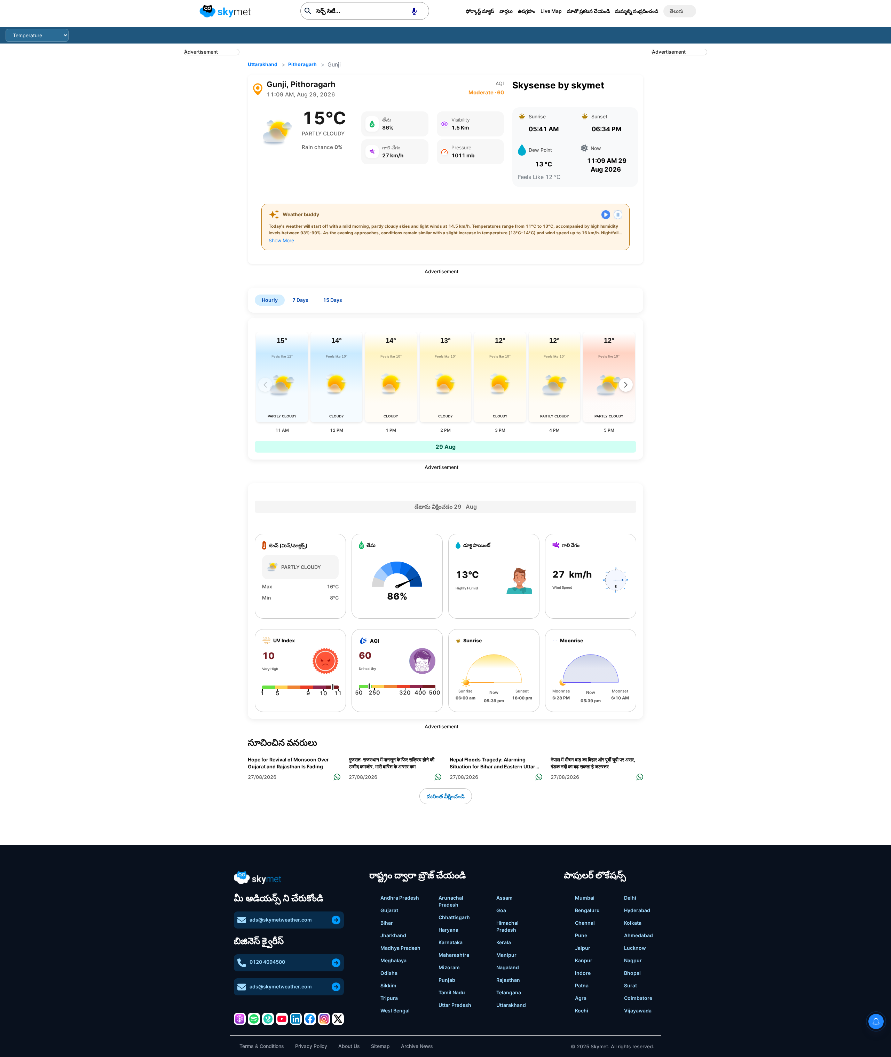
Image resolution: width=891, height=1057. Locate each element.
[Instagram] (324, 1019)
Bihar (386, 923)
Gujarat (389, 910)
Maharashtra (454, 955)
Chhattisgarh (454, 917)
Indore (583, 973)
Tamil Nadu (452, 992)
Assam (504, 898)
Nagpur (633, 960)
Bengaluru (587, 910)
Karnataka (451, 942)
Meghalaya (393, 960)
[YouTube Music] (282, 1019)
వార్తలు (506, 11)
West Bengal (395, 1010)
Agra (580, 998)
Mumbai (584, 898)
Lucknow (635, 948)
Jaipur (582, 948)
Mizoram (449, 967)
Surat (630, 985)
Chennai (585, 923)
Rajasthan (508, 980)
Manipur (506, 955)
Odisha (388, 973)
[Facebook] (310, 1019)
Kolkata (632, 923)
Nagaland (507, 967)
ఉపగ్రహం (526, 11)
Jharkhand (393, 935)
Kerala (503, 942)
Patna (582, 985)
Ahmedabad (638, 935)
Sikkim (388, 985)
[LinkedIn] (296, 1019)
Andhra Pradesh (399, 898)
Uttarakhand (262, 64)
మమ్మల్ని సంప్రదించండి (636, 11)
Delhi (630, 898)
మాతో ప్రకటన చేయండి (588, 11)
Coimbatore (638, 998)
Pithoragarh (302, 64)
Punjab (447, 980)
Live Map (551, 11)
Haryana (448, 930)
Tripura (389, 998)
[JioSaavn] (268, 1019)
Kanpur (583, 960)
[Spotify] (254, 1019)
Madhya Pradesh (400, 948)
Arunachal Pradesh (451, 901)
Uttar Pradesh (455, 1005)
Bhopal (632, 973)
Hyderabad (637, 910)
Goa (501, 910)
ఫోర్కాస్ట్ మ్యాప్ (480, 11)
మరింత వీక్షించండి (446, 796)
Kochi (581, 1010)
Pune (581, 935)
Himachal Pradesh (507, 926)
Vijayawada (638, 1010)
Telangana (508, 992)
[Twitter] (338, 1019)
